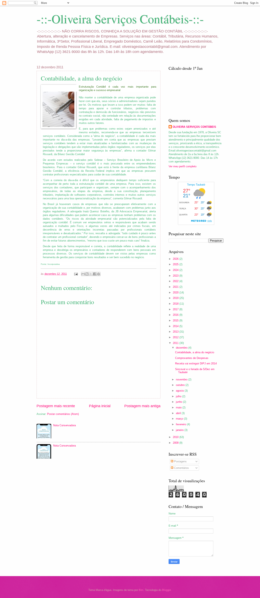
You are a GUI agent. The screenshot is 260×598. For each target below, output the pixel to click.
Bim (141, 590)
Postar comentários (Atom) (63, 413)
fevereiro (181, 424)
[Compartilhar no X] (91, 274)
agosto (180, 390)
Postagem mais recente (56, 406)
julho (179, 396)
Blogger (166, 590)
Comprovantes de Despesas (191, 358)
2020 (176, 292)
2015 (176, 320)
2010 (176, 437)
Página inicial (99, 406)
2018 (176, 303)
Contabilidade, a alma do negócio (194, 352)
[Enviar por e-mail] (83, 274)
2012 (176, 337)
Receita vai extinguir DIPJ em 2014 (196, 363)
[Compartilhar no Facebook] (95, 274)
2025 (176, 264)
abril (179, 413)
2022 (176, 281)
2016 (176, 314)
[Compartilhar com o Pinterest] (98, 274)
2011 (176, 343)
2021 (176, 286)
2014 (176, 326)
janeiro (180, 430)
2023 (176, 275)
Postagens (180, 461)
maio (179, 407)
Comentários (181, 467)
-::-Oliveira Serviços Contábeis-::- (120, 19)
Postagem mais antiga (142, 406)
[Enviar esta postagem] (76, 273)
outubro (180, 384)
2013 (176, 331)
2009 (176, 442)
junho (179, 401)
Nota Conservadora (64, 425)
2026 (176, 258)
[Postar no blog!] (87, 274)
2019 (176, 298)
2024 (176, 270)
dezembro (182, 347)
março (180, 418)
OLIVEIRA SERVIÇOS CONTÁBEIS (194, 126)
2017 (176, 309)
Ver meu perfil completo (182, 166)
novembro (182, 379)
